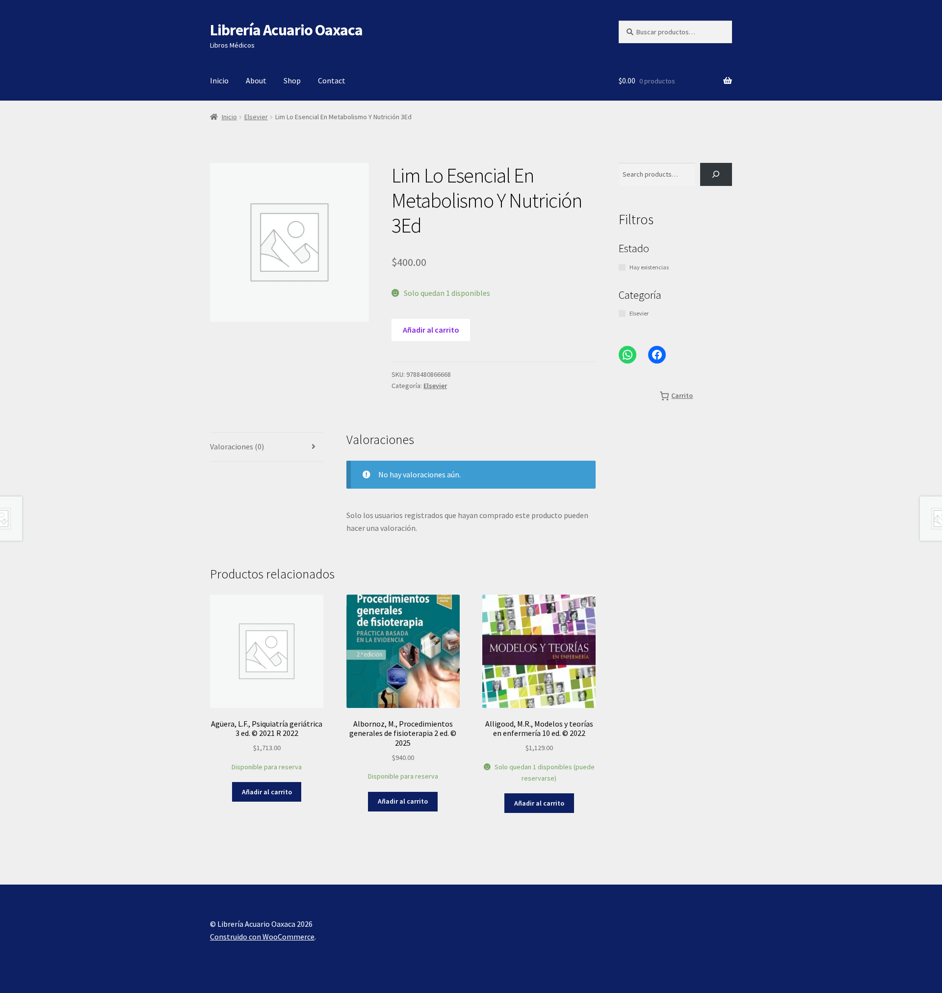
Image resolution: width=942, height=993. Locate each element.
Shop (292, 80)
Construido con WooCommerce (262, 936)
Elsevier (256, 116)
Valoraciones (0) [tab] (237, 446)
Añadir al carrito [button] (267, 791)
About (256, 80)
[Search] (716, 174)
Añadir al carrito (431, 330)
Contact (331, 80)
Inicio (219, 80)
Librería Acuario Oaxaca (286, 30)
